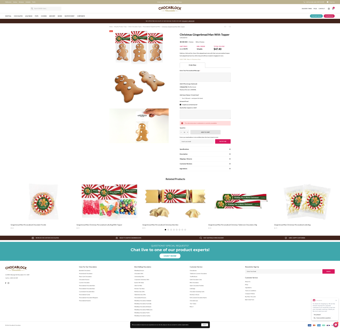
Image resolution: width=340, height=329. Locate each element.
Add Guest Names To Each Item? (189, 95)
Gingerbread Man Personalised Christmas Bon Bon (160, 225)
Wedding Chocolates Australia (142, 303)
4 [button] (174, 229)
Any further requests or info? (188, 107)
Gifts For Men (138, 285)
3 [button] (171, 229)
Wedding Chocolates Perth (142, 312)
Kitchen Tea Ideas (139, 288)
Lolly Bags (192, 288)
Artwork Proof (184, 101)
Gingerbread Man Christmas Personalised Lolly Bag (292, 225)
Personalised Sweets (85, 300)
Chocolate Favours (84, 279)
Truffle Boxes (193, 276)
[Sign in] (329, 9)
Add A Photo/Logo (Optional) (188, 84)
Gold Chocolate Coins (196, 279)
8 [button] (185, 229)
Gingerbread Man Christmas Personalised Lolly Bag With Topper (99, 225)
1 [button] (165, 229)
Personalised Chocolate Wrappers (88, 297)
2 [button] (168, 229)
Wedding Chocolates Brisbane (142, 306)
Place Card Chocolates (85, 276)
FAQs (246, 284)
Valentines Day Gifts (140, 294)
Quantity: (182, 128)
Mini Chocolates (194, 282)
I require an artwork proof (189, 104)
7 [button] (182, 229)
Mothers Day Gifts (139, 291)
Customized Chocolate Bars (86, 291)
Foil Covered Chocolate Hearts (198, 297)
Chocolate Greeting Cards (197, 291)
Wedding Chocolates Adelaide (142, 300)
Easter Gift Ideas (139, 282)
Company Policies (250, 293)
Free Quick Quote (316, 16)
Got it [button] (204, 324)
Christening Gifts (139, 276)
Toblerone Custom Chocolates (198, 273)
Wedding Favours (139, 270)
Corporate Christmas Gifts (141, 279)
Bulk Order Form (249, 299)
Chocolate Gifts (138, 273)
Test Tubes (193, 303)
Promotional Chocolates (85, 273)
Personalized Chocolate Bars (87, 288)
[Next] (229, 27)
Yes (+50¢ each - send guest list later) (192, 98)
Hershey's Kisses (194, 294)
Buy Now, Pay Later (250, 296)
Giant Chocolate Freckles (197, 285)
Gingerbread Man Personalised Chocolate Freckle (28, 225)
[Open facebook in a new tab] (5, 283)
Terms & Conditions (250, 290)
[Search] (32, 9)
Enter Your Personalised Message (190, 70)
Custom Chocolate (84, 282)
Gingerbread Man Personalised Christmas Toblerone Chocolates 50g (232, 225)
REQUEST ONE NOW (188, 21)
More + (192, 306)
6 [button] (179, 229)
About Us (247, 281)
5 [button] (176, 229)
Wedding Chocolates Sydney (142, 315)
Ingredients (248, 287)
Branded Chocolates (84, 270)
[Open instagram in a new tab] (9, 283)
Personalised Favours (140, 297)
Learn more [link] (185, 324)
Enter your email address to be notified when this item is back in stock (199, 137)
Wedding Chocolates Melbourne (143, 309)
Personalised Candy (84, 294)
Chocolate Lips (194, 300)
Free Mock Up (329, 16)
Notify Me (222, 141)
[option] (43, 205)
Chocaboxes (193, 270)
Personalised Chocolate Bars (87, 285)
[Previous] (225, 27)
